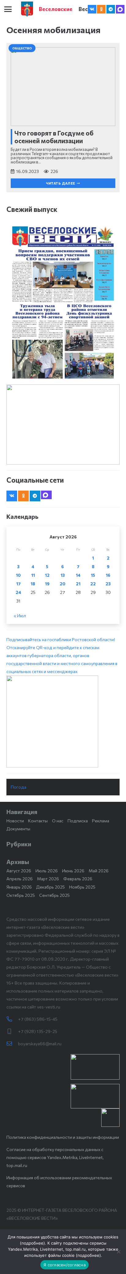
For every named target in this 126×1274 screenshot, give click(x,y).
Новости (15, 820)
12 (47, 575)
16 (108, 575)
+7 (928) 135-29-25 (37, 1031)
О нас (57, 820)
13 (63, 575)
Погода (18, 787)
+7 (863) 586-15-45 (37, 1019)
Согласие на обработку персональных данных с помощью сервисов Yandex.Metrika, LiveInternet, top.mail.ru (55, 1157)
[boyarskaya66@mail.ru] (12, 1043)
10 (18, 575)
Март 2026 (48, 878)
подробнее (32, 1243)
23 (108, 583)
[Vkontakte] (92, 9)
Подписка (78, 820)
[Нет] (118, 1252)
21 (78, 583)
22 (93, 583)
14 (78, 575)
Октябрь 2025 (20, 895)
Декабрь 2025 (50, 887)
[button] (8, 9)
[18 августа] (63, 302)
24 (18, 592)
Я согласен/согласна (64, 1264)
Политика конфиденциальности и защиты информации (62, 1137)
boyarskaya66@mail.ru (39, 1043)
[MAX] (120, 9)
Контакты (38, 820)
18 (33, 583)
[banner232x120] (95, 1067)
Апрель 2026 (19, 878)
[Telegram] (110, 9)
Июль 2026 (46, 870)
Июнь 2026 (73, 870)
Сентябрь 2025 (54, 895)
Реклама (100, 820)
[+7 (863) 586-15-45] (12, 1019)
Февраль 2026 (77, 878)
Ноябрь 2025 (82, 887)
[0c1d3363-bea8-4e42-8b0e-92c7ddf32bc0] (63, 721)
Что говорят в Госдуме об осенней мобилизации (54, 136)
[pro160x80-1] (95, 1096)
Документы (18, 828)
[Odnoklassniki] (101, 9)
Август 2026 (18, 870)
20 (62, 583)
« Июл (20, 615)
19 (47, 583)
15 (93, 575)
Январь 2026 (19, 887)
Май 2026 (99, 870)
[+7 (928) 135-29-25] (12, 1031)
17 (18, 583)
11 (33, 575)
